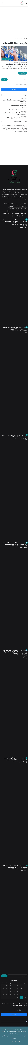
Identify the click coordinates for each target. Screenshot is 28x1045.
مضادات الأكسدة (23, 215)
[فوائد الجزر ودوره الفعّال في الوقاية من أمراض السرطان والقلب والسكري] (23, 595)
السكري (17, 208)
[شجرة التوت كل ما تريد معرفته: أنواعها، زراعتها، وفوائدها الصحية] (23, 918)
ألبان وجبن (24, 206)
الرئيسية (24, 38)
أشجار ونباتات (23, 203)
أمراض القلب (18, 206)
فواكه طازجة (10, 213)
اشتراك (14, 89)
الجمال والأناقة (23, 208)
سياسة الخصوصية (17, 1035)
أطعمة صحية (17, 203)
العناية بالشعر (16, 210)
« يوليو (25, 999)
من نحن (14, 1038)
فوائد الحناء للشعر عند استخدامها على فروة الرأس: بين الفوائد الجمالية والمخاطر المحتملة (10, 221)
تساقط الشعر (23, 213)
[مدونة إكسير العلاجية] (21, 3)
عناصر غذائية (17, 213)
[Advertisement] (14, 21)
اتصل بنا (11, 1035)
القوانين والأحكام (5, 1035)
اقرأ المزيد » (22, 73)
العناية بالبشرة (11, 208)
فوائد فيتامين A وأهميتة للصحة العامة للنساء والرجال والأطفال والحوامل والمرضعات (10, 652)
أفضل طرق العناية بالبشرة (8, 203)
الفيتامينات (10, 210)
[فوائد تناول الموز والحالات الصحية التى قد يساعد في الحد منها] (23, 487)
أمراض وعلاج (11, 206)
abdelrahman (23, 62)
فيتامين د (4, 213)
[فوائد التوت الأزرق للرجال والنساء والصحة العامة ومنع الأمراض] (23, 810)
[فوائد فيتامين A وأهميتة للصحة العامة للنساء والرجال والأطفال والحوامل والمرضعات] (23, 703)
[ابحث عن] (26, 3)
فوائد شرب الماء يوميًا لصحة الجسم (16, 64)
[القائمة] (2, 3)
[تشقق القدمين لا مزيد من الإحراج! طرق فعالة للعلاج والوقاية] (23, 380)
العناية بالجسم (23, 210)
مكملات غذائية (15, 215)
